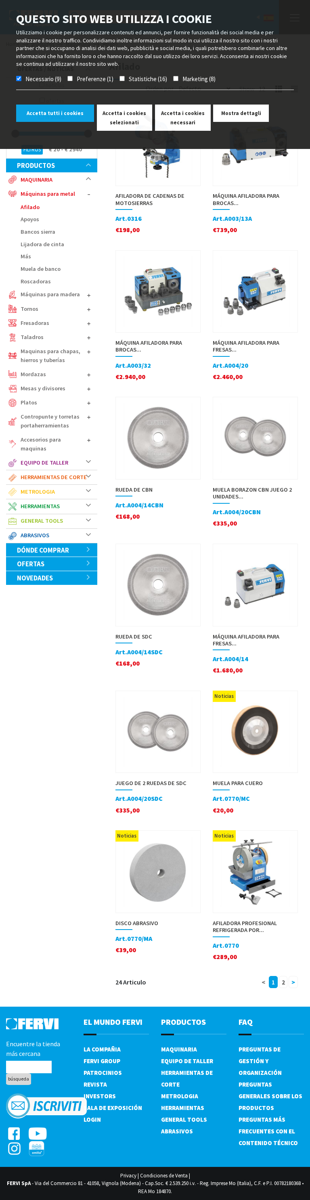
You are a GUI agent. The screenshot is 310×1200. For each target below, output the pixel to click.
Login (92, 1119)
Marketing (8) (199, 79)
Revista (95, 1084)
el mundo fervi (113, 1022)
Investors (100, 1096)
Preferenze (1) (95, 79)
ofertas (30, 563)
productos (36, 165)
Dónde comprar (43, 550)
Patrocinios (103, 1072)
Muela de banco (41, 268)
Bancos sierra (38, 231)
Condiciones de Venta (164, 1175)
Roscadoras (36, 281)
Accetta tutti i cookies (55, 113)
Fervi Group (102, 1061)
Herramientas (182, 1108)
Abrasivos (177, 1131)
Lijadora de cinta (42, 244)
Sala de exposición (113, 1108)
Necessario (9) (43, 79)
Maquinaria (179, 1049)
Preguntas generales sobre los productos (270, 1096)
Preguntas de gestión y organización (260, 1060)
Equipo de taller (187, 1061)
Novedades (35, 578)
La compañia (102, 1049)
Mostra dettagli (241, 113)
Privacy (128, 1175)
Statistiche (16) (148, 79)
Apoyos (30, 219)
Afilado (30, 207)
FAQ (246, 1022)
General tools (184, 1119)
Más (26, 256)
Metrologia (179, 1096)
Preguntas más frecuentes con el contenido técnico (268, 1131)
